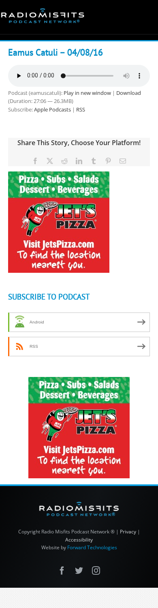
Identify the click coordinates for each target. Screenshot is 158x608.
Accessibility (79, 539)
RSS (80, 109)
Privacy (128, 531)
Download (128, 92)
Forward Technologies (92, 547)
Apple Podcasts (52, 109)
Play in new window (87, 92)
